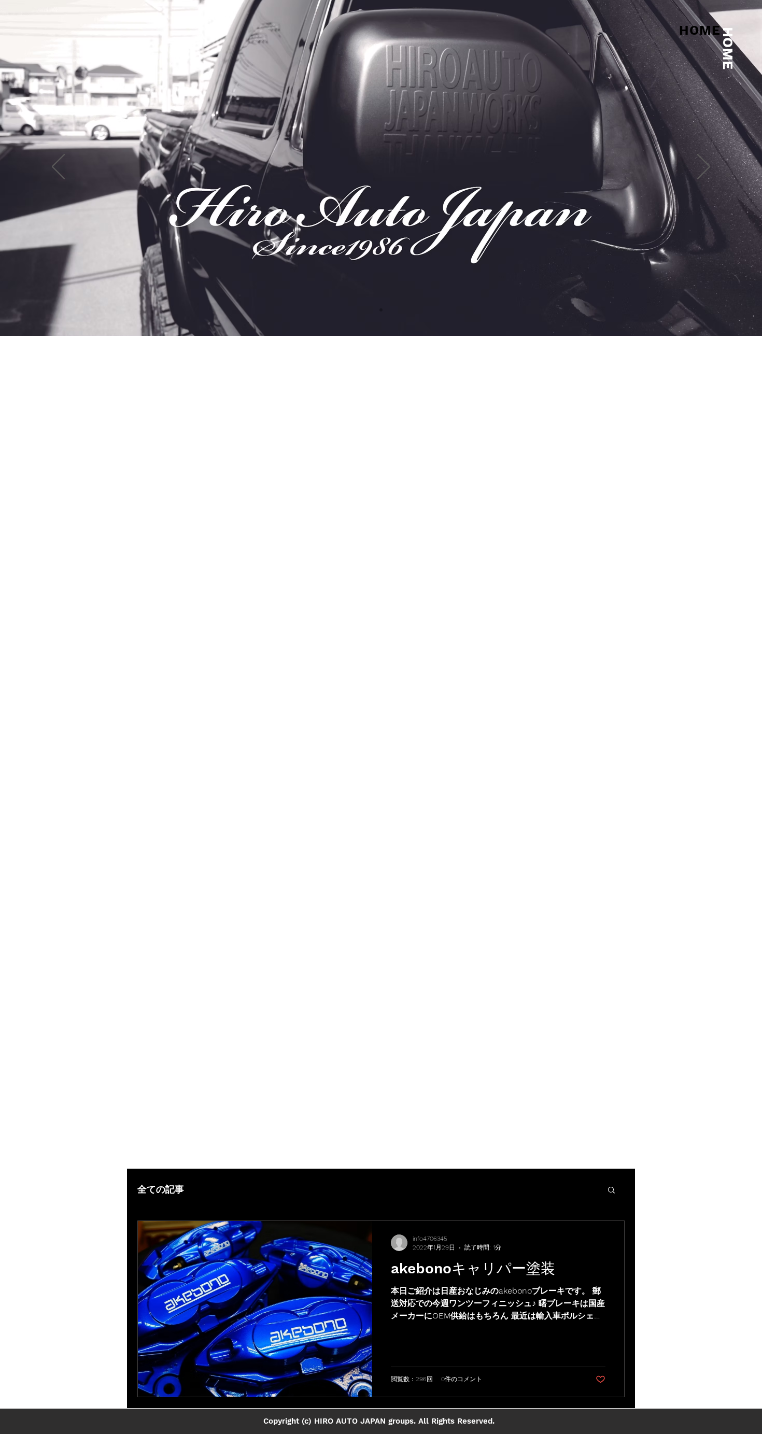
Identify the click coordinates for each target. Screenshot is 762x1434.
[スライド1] (381, 309)
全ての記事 (160, 1189)
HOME (727, 48)
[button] (611, 1190)
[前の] (58, 167)
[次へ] (703, 167)
